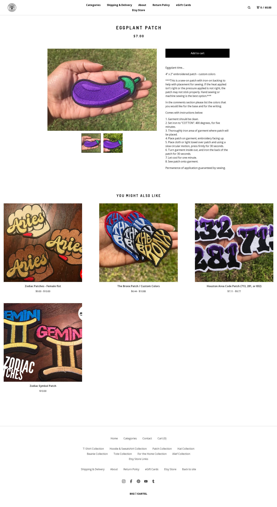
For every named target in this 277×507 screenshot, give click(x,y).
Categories (93, 5)
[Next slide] (152, 90)
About (142, 5)
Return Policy (161, 5)
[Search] (249, 7)
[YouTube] (145, 481)
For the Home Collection (152, 454)
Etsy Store (138, 10)
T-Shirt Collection (93, 448)
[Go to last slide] (52, 90)
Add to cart (197, 53)
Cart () (162, 438)
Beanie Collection (97, 454)
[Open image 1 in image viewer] (102, 90)
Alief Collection (181, 454)
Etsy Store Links (138, 459)
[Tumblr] (153, 481)
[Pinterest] (138, 481)
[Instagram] (123, 481)
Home (114, 438)
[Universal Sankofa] (12, 7)
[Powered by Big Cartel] (138, 493)
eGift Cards (183, 5)
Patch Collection (162, 448)
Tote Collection (122, 454)
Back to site (189, 469)
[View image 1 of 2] (91, 143)
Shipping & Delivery (119, 5)
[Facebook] (131, 481)
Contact (147, 438)
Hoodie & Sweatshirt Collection (128, 448)
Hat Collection (185, 448)
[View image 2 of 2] (113, 143)
